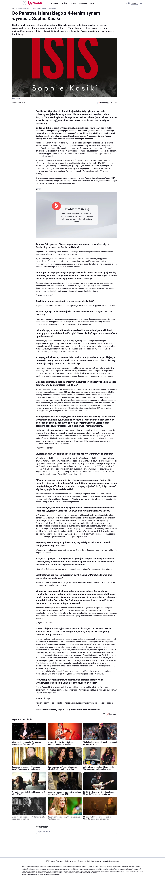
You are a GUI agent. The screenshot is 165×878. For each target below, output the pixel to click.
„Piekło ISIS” (109, 178)
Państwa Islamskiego (105, 130)
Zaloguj (134, 3)
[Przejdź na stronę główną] (24, 4)
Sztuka (73, 3)
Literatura (83, 3)
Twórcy (65, 3)
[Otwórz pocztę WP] (121, 3)
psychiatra (86, 660)
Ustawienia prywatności (110, 861)
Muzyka (92, 3)
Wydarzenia (55, 3)
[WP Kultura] (39, 3)
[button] (127, 3)
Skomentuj (104, 103)
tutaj (58, 874)
